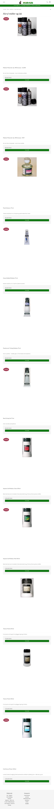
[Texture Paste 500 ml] (27, 672)
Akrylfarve (27, 800)
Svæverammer (27, 795)
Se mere (27, 803)
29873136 (12, 800)
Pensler (26, 801)
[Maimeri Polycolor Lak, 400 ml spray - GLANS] (27, 41)
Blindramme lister (27, 798)
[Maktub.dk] (27, 2)
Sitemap (9, 805)
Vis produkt (27, 150)
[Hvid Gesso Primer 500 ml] (27, 742)
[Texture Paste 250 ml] (27, 602)
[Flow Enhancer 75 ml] (27, 181)
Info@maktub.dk (11, 801)
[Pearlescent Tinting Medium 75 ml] (27, 322)
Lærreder (27, 797)
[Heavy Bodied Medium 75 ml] (27, 251)
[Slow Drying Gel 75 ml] (27, 392)
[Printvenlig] (50, 9)
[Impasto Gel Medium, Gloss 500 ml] (27, 462)
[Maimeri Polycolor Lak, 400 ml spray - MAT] (27, 111)
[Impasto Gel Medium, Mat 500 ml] (27, 532)
